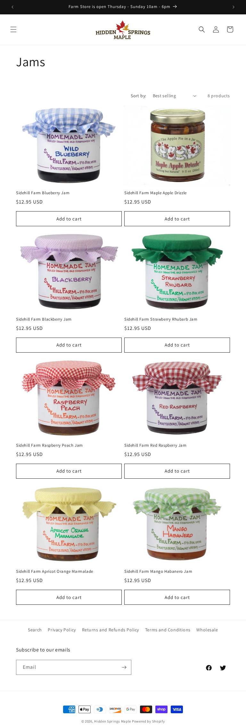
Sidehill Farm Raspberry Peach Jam (49, 445)
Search (35, 630)
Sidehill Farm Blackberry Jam (44, 319)
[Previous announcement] (12, 7)
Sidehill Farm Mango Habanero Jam (158, 571)
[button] (13, 29)
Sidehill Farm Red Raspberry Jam (155, 445)
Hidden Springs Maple (112, 721)
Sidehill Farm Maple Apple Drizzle (155, 193)
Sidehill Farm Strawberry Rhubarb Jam (161, 319)
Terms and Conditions (168, 630)
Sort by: (138, 96)
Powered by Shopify (148, 721)
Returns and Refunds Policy (110, 630)
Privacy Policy (62, 630)
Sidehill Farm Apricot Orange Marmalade (54, 571)
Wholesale (207, 630)
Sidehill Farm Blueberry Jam (43, 193)
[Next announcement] (233, 7)
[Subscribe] (124, 667)
